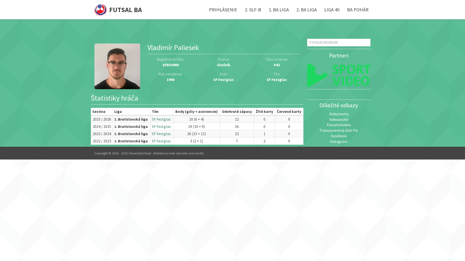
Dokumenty (339, 113)
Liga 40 (332, 10)
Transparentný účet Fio (338, 130)
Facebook (339, 135)
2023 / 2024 (102, 133)
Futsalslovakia (339, 124)
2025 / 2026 (102, 119)
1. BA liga (279, 10)
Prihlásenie (223, 10)
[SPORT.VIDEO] (339, 75)
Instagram (339, 141)
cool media (196, 153)
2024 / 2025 (102, 126)
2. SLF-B (253, 10)
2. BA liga (306, 10)
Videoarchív (338, 119)
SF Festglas (277, 79)
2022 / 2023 (102, 140)
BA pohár (358, 10)
